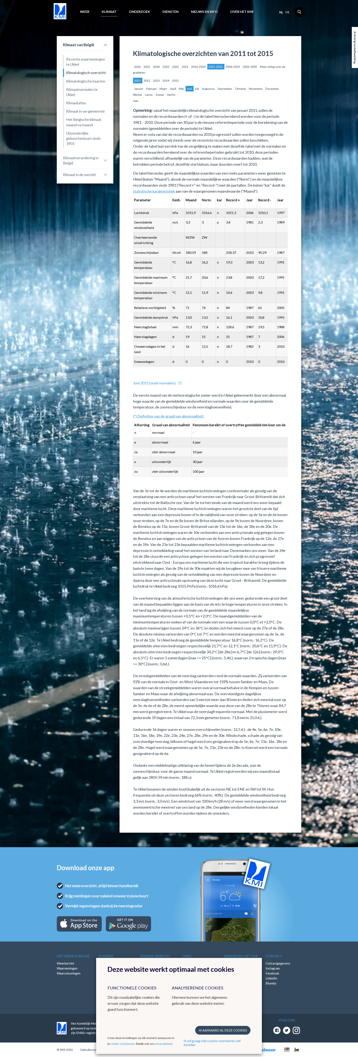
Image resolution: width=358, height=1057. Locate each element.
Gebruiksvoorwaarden (94, 1049)
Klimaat (109, 11)
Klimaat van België (78, 45)
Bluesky (271, 983)
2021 (185, 66)
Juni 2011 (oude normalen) (154, 383)
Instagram (273, 968)
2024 (156, 66)
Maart (164, 88)
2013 (156, 80)
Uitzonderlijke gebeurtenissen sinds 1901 (83, 138)
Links (186, 956)
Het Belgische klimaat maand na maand (83, 122)
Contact (274, 956)
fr (287, 12)
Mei (181, 88)
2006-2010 (233, 66)
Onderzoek (139, 11)
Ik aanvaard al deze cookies (223, 1030)
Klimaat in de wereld (79, 174)
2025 (147, 66)
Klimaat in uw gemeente (85, 111)
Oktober (241, 88)
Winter (138, 94)
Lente (149, 94)
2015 (175, 80)
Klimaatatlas (76, 103)
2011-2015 (215, 66)
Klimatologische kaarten (85, 81)
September (225, 88)
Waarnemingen (67, 968)
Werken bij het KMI (241, 956)
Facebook (272, 973)
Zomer (160, 94)
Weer (84, 11)
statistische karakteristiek (154, 191)
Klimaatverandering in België (81, 160)
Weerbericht (65, 963)
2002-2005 (250, 66)
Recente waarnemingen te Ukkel (85, 62)
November (256, 88)
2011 (137, 80)
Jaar (135, 100)
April (173, 88)
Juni (189, 88)
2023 (166, 66)
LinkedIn (271, 978)
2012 (147, 80)
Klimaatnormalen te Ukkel (82, 92)
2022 (175, 66)
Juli (197, 88)
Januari (139, 88)
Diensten (170, 11)
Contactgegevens (278, 963)
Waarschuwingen (68, 973)
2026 (137, 66)
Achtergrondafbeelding (355, 47)
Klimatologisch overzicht (86, 72)
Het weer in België (73, 956)
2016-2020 (198, 66)
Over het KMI (241, 11)
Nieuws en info (204, 11)
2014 (166, 80)
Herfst (171, 94)
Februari (151, 88)
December (272, 88)
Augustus (208, 88)
